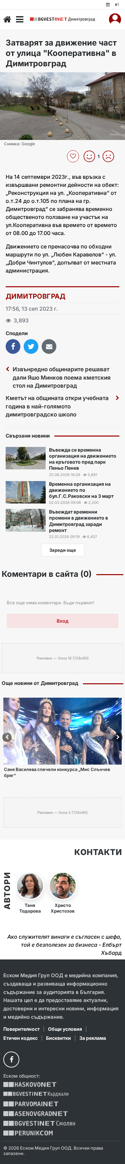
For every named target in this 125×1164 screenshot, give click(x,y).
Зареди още (62, 550)
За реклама (92, 1038)
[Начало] (7, 19)
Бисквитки (58, 1038)
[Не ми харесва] (110, 156)
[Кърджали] (35, 1094)
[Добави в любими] (74, 156)
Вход (62, 621)
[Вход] (115, 19)
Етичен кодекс (20, 1038)
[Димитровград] (62, 19)
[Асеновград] (35, 1113)
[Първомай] (30, 1103)
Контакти (98, 852)
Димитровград (36, 296)
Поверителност (21, 1029)
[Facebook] (11, 1060)
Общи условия (65, 1029)
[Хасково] (29, 1084)
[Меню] (19, 19)
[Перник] (28, 1133)
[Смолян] (39, 1123)
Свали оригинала (23, 79)
